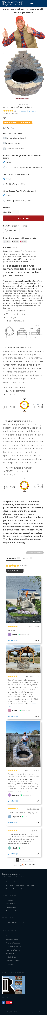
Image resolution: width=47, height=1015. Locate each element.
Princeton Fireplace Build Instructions (20, 885)
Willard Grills (10, 954)
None (8, 195)
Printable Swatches (13, 961)
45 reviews (22, 111)
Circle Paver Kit (11, 911)
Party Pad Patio (12, 939)
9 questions (31, 111)
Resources (10, 964)
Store (5, 113)
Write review (15, 571)
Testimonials (10, 936)
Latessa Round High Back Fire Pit (24, 167)
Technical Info (11, 957)
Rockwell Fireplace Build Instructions (20, 889)
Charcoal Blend (13, 143)
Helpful (13, 640)
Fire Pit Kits (15, 113)
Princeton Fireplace (13, 946)
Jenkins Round (16, 184)
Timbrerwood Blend (15, 149)
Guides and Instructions (15, 922)
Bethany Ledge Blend (16, 138)
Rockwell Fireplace (13, 950)
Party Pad (9, 900)
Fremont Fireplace (13, 943)
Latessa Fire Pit (11, 907)
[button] (11, 230)
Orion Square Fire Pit (18, 201)
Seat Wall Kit (10, 904)
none (8, 162)
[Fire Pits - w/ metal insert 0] (23, 75)
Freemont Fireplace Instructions (18, 882)
